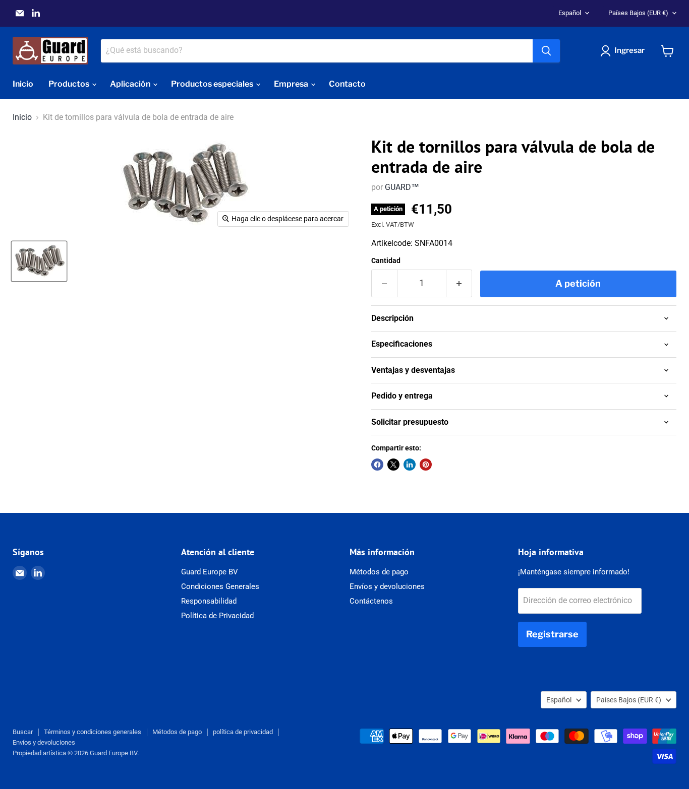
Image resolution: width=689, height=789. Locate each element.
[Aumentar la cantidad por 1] (459, 283)
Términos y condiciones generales (92, 732)
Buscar (23, 732)
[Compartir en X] (393, 464)
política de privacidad (243, 732)
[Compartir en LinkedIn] (410, 464)
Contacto (347, 84)
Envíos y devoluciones (387, 586)
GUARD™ (402, 187)
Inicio (23, 84)
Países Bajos (638, 13)
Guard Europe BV (209, 571)
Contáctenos (371, 601)
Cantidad (385, 260)
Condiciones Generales (220, 586)
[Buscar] (546, 50)
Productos (69, 84)
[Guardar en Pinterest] (426, 464)
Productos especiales (213, 84)
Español (569, 13)
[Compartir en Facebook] (377, 464)
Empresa (292, 84)
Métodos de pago (379, 571)
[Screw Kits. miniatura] (39, 261)
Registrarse (552, 634)
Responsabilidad (209, 601)
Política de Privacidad (217, 615)
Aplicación (131, 84)
